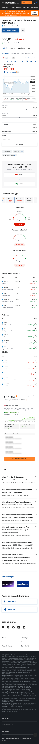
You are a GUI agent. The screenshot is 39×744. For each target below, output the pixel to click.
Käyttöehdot (5, 718)
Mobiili (4, 638)
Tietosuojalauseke (7, 725)
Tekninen (21, 48)
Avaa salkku (5, 642)
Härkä (21, 184)
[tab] (10, 200)
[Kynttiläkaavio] (3, 58)
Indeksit (5, 8)
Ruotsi (21, 151)
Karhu (21, 174)
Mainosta (24, 642)
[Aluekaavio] (6, 58)
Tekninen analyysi (10, 193)
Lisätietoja (24, 638)
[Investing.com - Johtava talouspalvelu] (11, 3)
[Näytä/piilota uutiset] (13, 58)
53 (15, 155)
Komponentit (15, 53)
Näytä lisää (19, 144)
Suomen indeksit (15, 8)
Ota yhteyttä (25, 646)
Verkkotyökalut (7, 646)
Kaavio (12, 48)
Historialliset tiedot (27, 53)
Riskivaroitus (5, 731)
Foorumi (30, 48)
